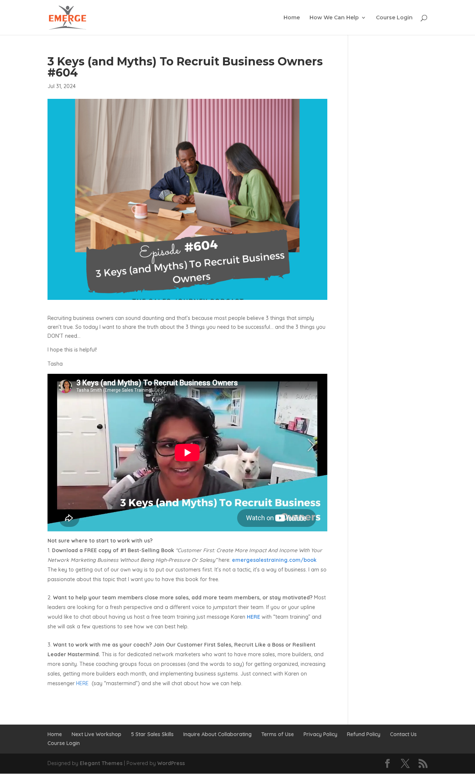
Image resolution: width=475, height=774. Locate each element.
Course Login (394, 18)
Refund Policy (363, 734)
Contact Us (403, 734)
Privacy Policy (320, 734)
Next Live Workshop (96, 734)
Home (292, 18)
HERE (82, 683)
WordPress (171, 763)
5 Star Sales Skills (152, 734)
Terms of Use (277, 734)
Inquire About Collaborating (217, 734)
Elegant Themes (101, 763)
